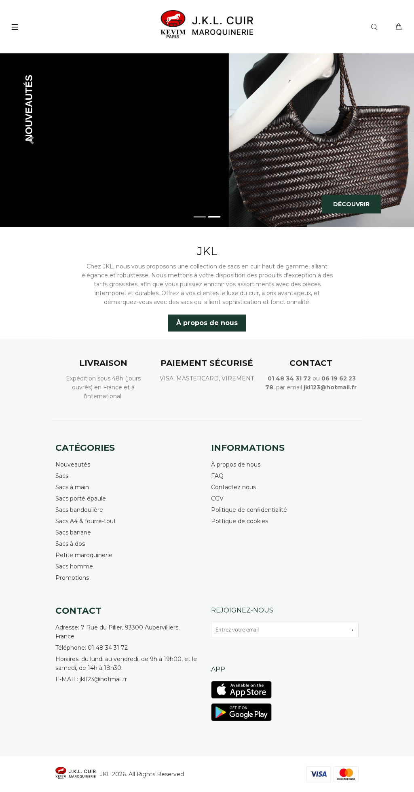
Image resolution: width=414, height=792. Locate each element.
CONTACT (310, 363)
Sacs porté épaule (80, 498)
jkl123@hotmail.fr (103, 679)
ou (316, 378)
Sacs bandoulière (79, 509)
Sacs (61, 475)
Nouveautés (72, 464)
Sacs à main (72, 487)
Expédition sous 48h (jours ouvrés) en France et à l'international (103, 387)
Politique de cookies (239, 521)
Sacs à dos (70, 543)
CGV (217, 498)
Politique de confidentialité (249, 509)
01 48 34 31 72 (289, 378)
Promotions (72, 577)
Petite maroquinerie (83, 555)
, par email (287, 387)
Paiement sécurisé (207, 363)
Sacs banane (73, 532)
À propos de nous (207, 323)
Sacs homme (74, 566)
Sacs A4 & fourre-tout (85, 521)
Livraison (103, 363)
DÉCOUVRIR (351, 204)
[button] (31, 140)
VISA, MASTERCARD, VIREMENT (207, 378)
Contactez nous (233, 487)
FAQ (217, 475)
